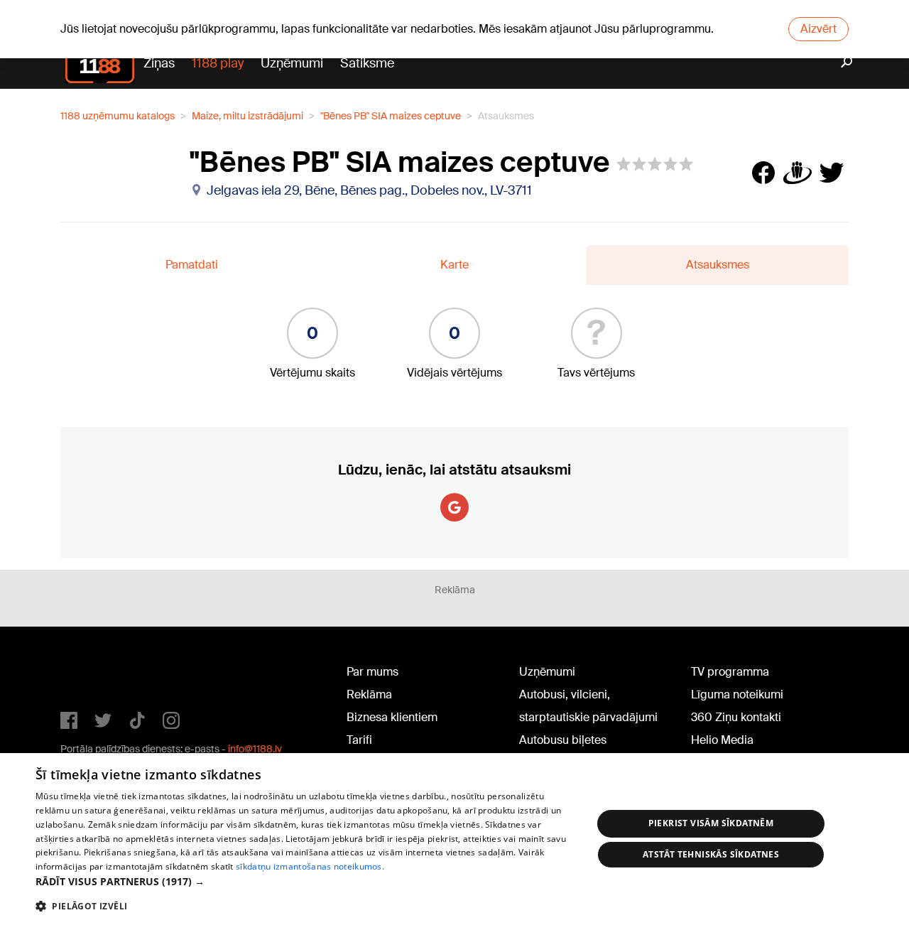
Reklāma (369, 694)
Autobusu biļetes (562, 739)
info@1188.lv (255, 748)
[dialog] (454, 839)
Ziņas (159, 63)
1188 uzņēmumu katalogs (117, 115)
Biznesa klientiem (392, 717)
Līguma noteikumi (737, 694)
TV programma (730, 671)
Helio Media (722, 739)
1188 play (218, 63)
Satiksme (367, 63)
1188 (89, 675)
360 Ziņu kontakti (736, 717)
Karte (454, 264)
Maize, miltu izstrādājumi (247, 115)
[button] (306, 881)
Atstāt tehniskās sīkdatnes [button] (711, 854)
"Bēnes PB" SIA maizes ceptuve (390, 115)
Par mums (372, 671)
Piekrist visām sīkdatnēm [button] (711, 823)
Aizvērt (818, 28)
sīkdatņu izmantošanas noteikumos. (310, 866)
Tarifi (359, 739)
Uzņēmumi (292, 63)
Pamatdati (191, 264)
